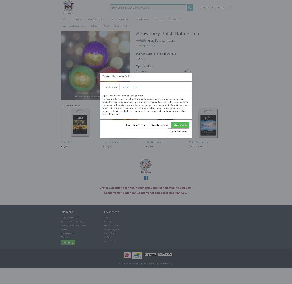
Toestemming (111, 87)
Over (135, 87)
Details (125, 87)
